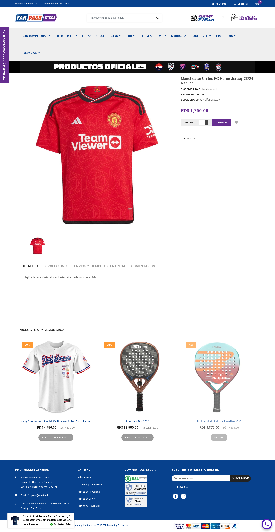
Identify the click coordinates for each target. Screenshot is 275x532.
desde (57, 516)
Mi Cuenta (220, 4)
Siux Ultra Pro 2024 (137, 421)
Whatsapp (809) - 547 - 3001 (35, 477)
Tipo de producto (192, 94)
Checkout (242, 4)
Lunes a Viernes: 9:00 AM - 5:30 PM (39, 487)
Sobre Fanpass (85, 477)
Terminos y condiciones (90, 484)
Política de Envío (86, 499)
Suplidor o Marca (192, 99)
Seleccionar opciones (56, 437)
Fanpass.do (213, 99)
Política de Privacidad (89, 491)
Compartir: (188, 138)
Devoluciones (56, 266)
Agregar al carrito (138, 437)
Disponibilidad (190, 89)
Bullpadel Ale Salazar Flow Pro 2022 (219, 421)
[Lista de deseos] (236, 122)
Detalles (30, 266)
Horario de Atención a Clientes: (37, 482)
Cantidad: (189, 122)
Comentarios (143, 266)
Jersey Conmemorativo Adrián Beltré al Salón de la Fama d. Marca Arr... (63, 421)
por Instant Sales (62, 524)
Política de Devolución (89, 506)
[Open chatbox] (267, 524)
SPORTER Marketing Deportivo (112, 525)
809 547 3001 (62, 3)
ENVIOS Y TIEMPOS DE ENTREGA (99, 266)
